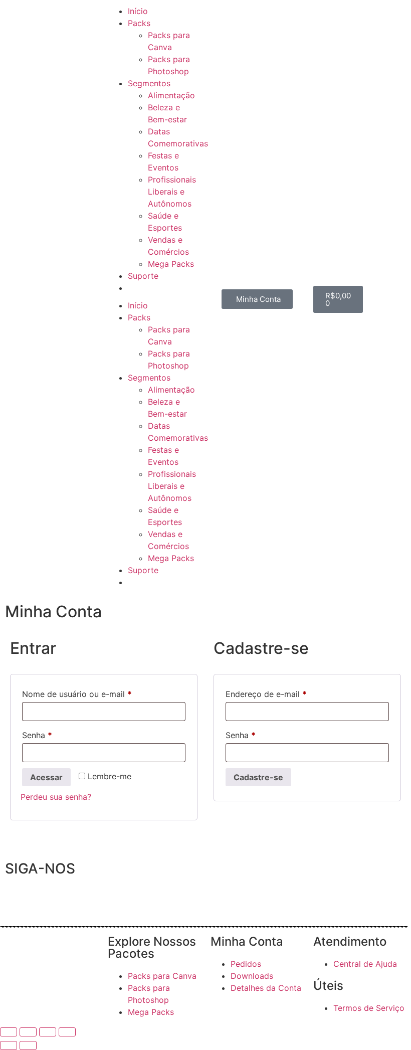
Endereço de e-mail (288, 692)
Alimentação (171, 95)
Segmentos (149, 83)
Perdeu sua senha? (56, 797)
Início (138, 11)
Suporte (143, 276)
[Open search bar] (164, 295)
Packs (139, 23)
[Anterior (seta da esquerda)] (8, 1045)
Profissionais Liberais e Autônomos (172, 191)
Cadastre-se (258, 777)
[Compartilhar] (47, 1031)
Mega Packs (171, 264)
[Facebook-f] (17, 898)
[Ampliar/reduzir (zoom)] (8, 1031)
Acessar (46, 777)
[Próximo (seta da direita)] (28, 1045)
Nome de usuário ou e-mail (98, 692)
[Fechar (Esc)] (67, 1031)
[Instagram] (45, 898)
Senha (58, 733)
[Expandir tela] (28, 1031)
